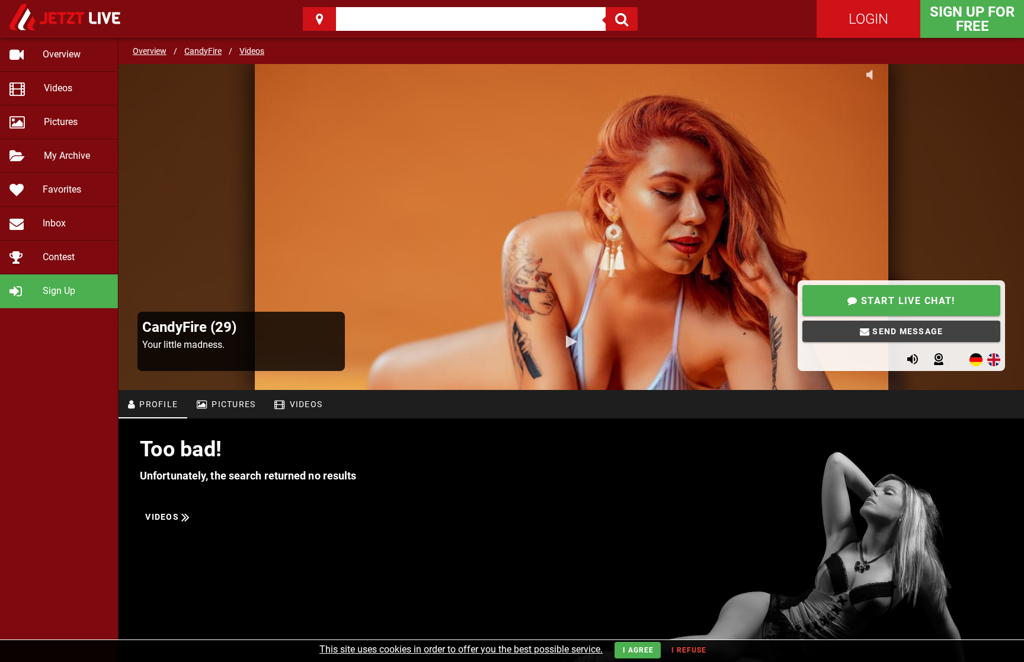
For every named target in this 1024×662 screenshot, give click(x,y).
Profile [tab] (157, 404)
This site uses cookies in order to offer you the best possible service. (461, 649)
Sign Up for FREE (972, 19)
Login (868, 19)
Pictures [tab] (232, 404)
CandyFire (203, 51)
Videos (251, 51)
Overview (150, 51)
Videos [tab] (304, 404)
